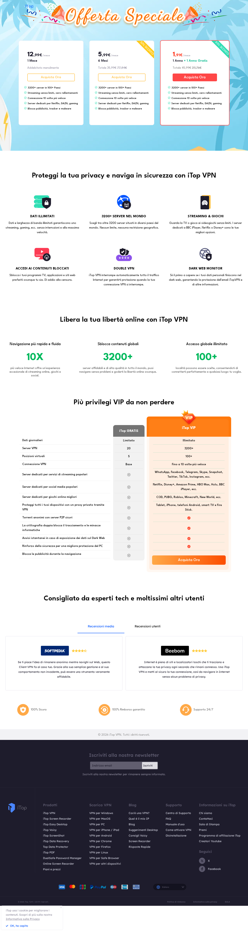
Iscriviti (148, 765)
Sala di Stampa (209, 824)
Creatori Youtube (210, 841)
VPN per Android (100, 835)
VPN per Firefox (100, 847)
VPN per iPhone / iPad (104, 830)
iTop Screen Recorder (57, 818)
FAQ (168, 818)
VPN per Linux (98, 852)
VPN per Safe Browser (104, 858)
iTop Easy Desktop (55, 824)
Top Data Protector (55, 847)
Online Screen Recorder (58, 863)
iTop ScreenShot (53, 835)
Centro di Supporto (178, 813)
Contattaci (206, 818)
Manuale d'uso (175, 824)
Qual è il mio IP (139, 818)
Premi (203, 830)
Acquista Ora (51, 77)
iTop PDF (49, 852)
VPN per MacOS (99, 818)
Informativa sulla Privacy (23, 919)
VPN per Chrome (100, 841)
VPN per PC (97, 824)
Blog (132, 824)
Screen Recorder (140, 841)
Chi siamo (205, 813)
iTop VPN (49, 813)
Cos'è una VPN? (139, 813)
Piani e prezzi (52, 869)
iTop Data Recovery (56, 841)
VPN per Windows (101, 813)
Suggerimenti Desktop (143, 830)
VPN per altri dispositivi (105, 863)
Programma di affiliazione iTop (219, 835)
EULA (227, 902)
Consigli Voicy (138, 835)
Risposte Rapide (139, 847)
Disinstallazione (176, 835)
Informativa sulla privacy (205, 902)
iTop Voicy (50, 830)
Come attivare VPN (178, 830)
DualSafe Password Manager (62, 858)
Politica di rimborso (176, 902)
